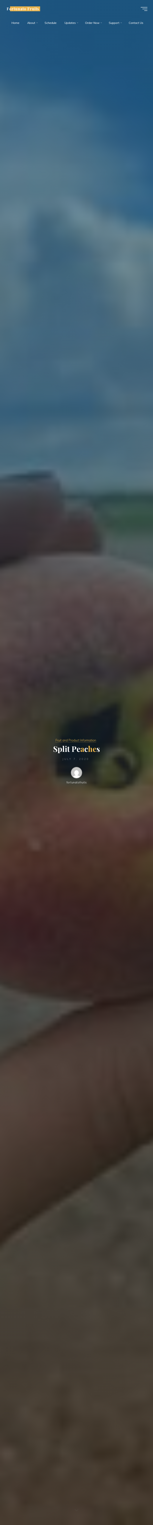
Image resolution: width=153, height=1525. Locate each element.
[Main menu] (144, 9)
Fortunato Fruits (23, 8)
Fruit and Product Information (75, 740)
